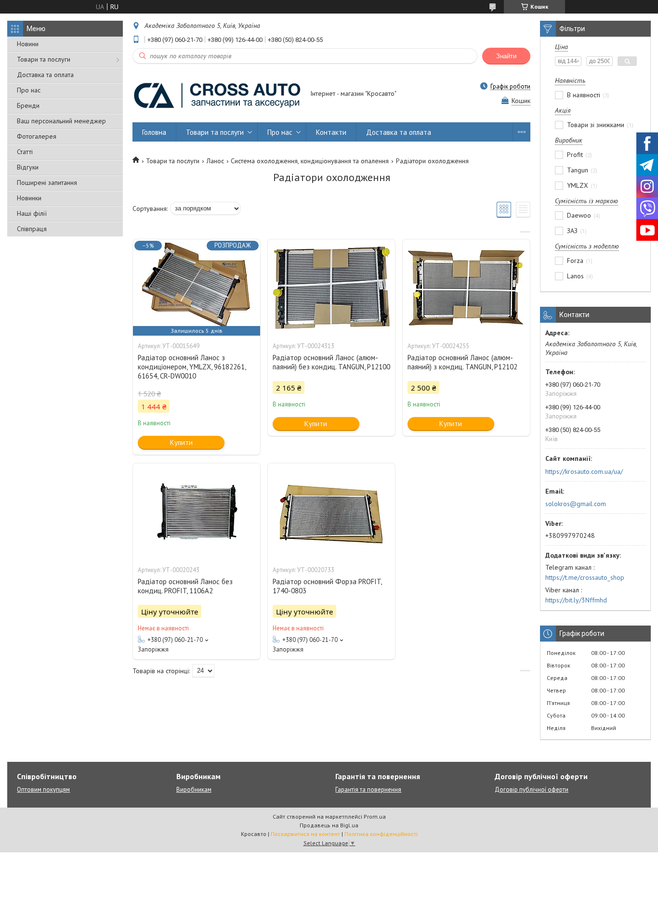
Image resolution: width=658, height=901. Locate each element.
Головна (154, 132)
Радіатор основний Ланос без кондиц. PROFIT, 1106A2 (185, 586)
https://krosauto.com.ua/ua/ (584, 471)
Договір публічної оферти (531, 789)
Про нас (28, 90)
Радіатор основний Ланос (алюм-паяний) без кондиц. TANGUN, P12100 (331, 362)
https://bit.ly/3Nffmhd (576, 600)
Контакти (331, 132)
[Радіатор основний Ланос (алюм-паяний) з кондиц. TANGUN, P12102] (466, 287)
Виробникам (193, 789)
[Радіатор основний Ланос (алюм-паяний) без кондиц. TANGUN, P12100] (331, 287)
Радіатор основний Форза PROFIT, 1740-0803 (327, 586)
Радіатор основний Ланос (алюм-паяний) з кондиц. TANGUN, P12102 (462, 362)
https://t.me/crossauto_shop (584, 577)
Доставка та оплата (45, 74)
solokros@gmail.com (575, 503)
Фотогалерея (36, 136)
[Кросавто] (216, 94)
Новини (28, 43)
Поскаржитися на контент (305, 833)
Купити (181, 442)
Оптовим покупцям (43, 789)
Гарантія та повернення (368, 789)
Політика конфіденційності (381, 833)
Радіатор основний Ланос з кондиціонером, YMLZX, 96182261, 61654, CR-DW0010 (192, 366)
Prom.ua (375, 816)
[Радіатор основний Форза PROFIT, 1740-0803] (331, 511)
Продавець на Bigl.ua (329, 825)
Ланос (215, 161)
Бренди (28, 105)
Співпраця (32, 228)
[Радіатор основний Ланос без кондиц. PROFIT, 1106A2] (196, 511)
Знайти (506, 56)
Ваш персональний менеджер (61, 121)
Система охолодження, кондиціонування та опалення (310, 161)
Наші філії (32, 213)
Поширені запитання (47, 182)
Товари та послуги (43, 59)
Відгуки (28, 167)
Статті (25, 151)
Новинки (29, 198)
